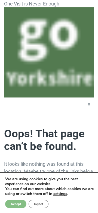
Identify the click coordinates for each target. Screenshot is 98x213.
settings (60, 193)
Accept (16, 204)
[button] (89, 104)
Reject (38, 204)
